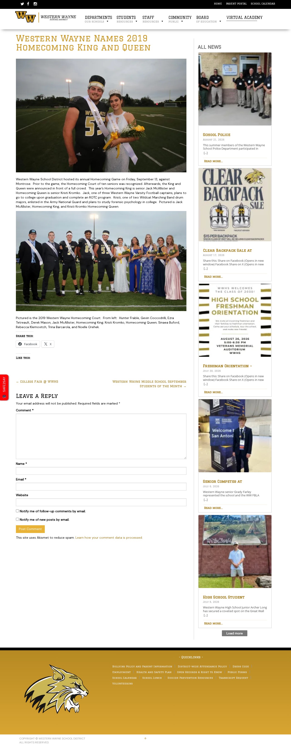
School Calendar (263, 3)
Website (22, 495)
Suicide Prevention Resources (190, 677)
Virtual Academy (244, 19)
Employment (121, 672)
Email (21, 479)
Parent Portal (236, 3)
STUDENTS (126, 19)
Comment (25, 410)
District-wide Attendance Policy (202, 666)
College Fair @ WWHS (37, 381)
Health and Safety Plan (153, 672)
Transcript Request (233, 677)
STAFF (151, 19)
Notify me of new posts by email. (44, 520)
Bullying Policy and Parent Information (142, 666)
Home (218, 3)
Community (180, 19)
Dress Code (241, 666)
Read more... (213, 161)
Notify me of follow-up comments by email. (53, 511)
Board (206, 19)
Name (21, 464)
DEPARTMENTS (98, 19)
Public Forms (237, 672)
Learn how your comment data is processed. (109, 537)
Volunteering (122, 683)
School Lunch (152, 677)
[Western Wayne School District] (46, 17)
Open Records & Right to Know (199, 672)
